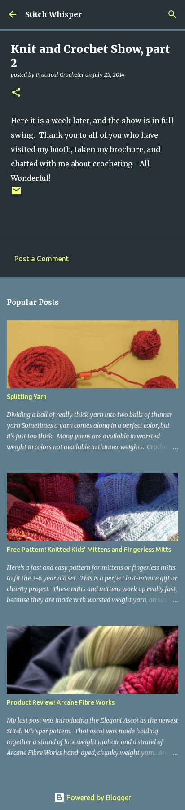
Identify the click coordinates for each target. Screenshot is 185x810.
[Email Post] (16, 194)
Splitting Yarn (27, 396)
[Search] (172, 14)
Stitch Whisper (53, 14)
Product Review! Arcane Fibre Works (61, 702)
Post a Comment (41, 259)
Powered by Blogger (98, 797)
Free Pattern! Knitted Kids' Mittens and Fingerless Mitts (89, 549)
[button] (16, 93)
